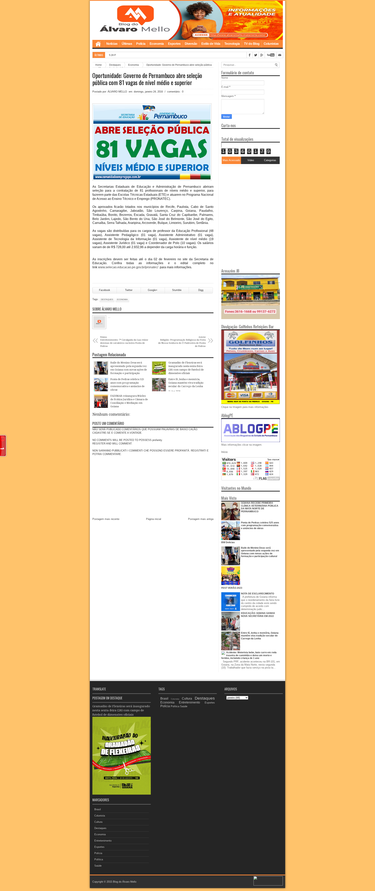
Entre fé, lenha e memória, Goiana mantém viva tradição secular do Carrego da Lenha (260, 636)
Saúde (98, 865)
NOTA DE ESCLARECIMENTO (257, 593)
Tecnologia (232, 43)
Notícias (112, 43)
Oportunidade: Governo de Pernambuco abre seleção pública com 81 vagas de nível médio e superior (147, 79)
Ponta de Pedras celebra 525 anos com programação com (154, 55)
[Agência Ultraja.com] (268, 884)
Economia (157, 43)
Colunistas (271, 43)
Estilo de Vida (210, 43)
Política (98, 859)
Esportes (174, 43)
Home (98, 44)
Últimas (127, 43)
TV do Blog (252, 43)
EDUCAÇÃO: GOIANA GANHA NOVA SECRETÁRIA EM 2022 (258, 614)
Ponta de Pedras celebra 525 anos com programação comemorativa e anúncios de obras (260, 525)
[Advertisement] (245, 190)
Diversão (191, 43)
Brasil (97, 809)
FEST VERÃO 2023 (231, 588)
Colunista (99, 815)
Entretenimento (103, 840)
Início (224, 451)
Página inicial (153, 519)
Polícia (141, 43)
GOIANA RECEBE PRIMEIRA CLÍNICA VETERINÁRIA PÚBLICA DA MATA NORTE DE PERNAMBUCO (259, 507)
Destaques (107, 299)
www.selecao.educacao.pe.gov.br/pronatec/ (128, 267)
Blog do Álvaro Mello (124, 881)
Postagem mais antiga (200, 519)
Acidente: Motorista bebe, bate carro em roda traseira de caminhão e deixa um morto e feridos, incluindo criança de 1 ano (249, 655)
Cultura (98, 821)
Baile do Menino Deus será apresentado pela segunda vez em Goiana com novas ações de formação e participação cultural (260, 552)
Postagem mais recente (105, 519)
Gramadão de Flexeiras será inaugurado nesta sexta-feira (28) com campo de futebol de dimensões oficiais (121, 710)
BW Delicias (228, 542)
